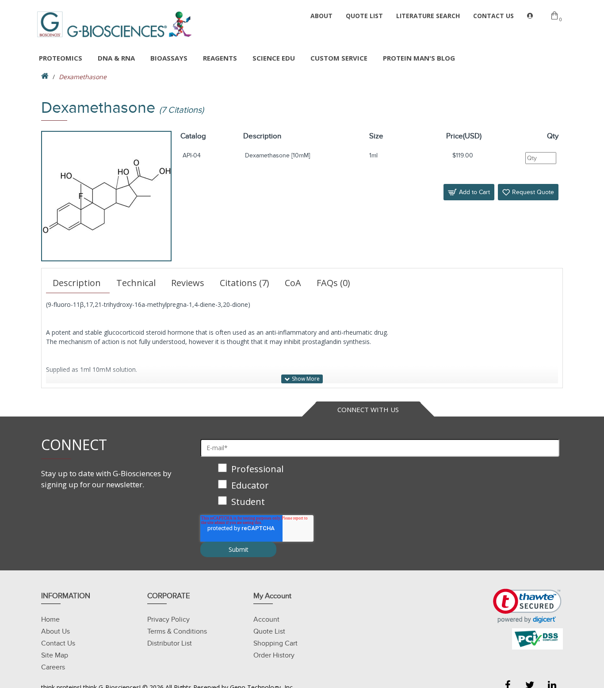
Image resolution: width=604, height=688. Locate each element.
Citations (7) (244, 283)
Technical (136, 283)
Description (77, 283)
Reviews (187, 283)
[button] (527, 606)
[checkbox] (379, 486)
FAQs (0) (333, 283)
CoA (293, 283)
